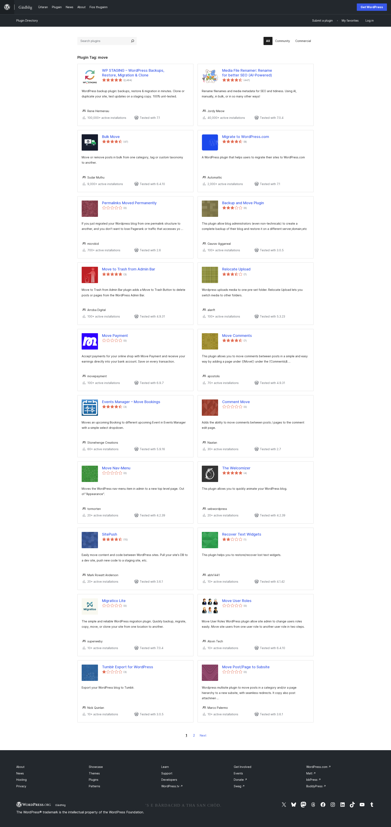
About (20, 767)
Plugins (93, 779)
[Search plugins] (133, 41)
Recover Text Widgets (241, 534)
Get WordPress (372, 7)
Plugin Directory (27, 20)
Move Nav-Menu (116, 468)
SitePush (109, 534)
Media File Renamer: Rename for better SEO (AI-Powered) (247, 72)
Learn (165, 767)
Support (166, 773)
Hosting (21, 779)
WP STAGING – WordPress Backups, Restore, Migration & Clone (133, 72)
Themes (94, 773)
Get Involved (242, 767)
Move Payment (115, 335)
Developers (169, 779)
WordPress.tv (172, 786)
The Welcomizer (236, 468)
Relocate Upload (236, 269)
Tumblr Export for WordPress (127, 667)
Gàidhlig (60, 805)
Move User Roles (237, 601)
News (20, 773)
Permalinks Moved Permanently (129, 203)
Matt (311, 773)
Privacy (21, 786)
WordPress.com (318, 767)
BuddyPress (316, 786)
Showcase (96, 767)
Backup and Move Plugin (243, 203)
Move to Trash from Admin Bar (128, 269)
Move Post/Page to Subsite (246, 667)
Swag (239, 786)
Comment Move (236, 402)
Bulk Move (111, 137)
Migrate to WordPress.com (245, 137)
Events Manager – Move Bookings (131, 402)
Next (203, 735)
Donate (240, 779)
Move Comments (237, 335)
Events (238, 773)
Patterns (94, 786)
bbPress (313, 779)
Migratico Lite (114, 601)
